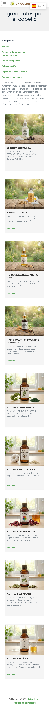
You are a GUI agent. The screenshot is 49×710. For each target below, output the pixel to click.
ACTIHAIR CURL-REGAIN (20, 407)
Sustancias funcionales (12, 77)
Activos (5, 46)
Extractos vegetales (11, 61)
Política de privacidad (24, 703)
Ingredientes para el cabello (14, 72)
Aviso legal (33, 699)
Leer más (11, 166)
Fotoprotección (9, 66)
